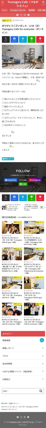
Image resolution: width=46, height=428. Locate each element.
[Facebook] (17, 15)
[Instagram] (25, 15)
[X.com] (21, 15)
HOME (5, 403)
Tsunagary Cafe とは (17, 10)
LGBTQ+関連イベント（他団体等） (17, 371)
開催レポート (7, 20)
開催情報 (32, 10)
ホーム (4, 10)
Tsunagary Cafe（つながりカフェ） (23, 4)
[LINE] (28, 15)
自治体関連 (7, 363)
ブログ (5, 355)
